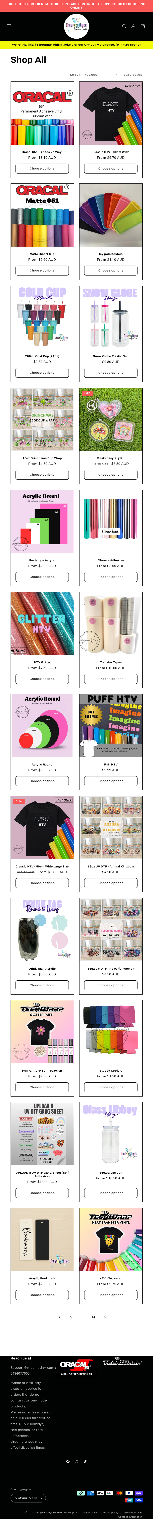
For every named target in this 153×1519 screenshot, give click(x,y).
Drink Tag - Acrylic (42, 968)
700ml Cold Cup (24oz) (42, 356)
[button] (8, 26)
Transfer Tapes (111, 662)
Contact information (130, 1517)
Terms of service (133, 1513)
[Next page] (104, 1317)
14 (93, 1317)
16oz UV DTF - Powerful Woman (110, 968)
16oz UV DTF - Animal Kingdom (111, 866)
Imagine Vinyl (44, 1512)
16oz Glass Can (110, 1172)
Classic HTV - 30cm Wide (110, 152)
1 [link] (48, 1317)
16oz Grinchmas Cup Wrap (42, 458)
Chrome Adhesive (111, 560)
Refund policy (110, 1513)
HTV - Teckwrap (110, 1278)
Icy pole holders (111, 254)
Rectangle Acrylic (42, 560)
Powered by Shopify (65, 1512)
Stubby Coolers (110, 1070)
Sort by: (75, 74)
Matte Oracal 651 (42, 254)
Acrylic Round (42, 764)
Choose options (42, 168)
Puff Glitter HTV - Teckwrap (42, 1070)
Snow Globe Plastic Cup (111, 356)
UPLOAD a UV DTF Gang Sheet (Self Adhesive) (42, 1174)
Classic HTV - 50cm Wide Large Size (42, 866)
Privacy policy (89, 1513)
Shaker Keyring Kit (111, 458)
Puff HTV (111, 764)
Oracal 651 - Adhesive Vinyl (42, 152)
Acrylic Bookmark (42, 1278)
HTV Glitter (42, 662)
